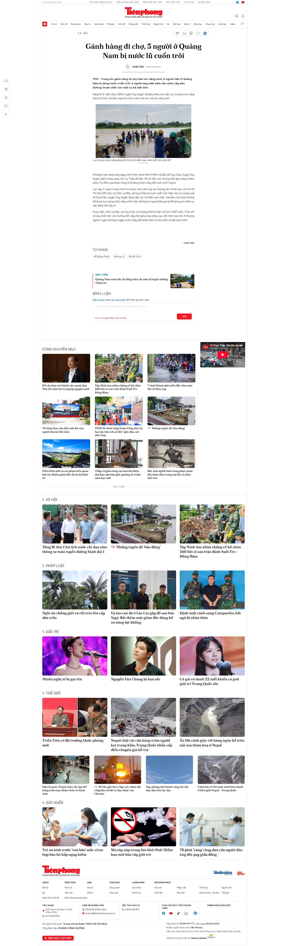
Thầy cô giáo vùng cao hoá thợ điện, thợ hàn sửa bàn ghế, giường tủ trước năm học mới (118, 474)
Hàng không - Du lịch (209, 892)
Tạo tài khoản (118, 299)
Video (232, 24)
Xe (168, 24)
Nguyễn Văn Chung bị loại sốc (135, 679)
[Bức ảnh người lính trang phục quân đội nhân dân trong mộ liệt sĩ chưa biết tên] (171, 453)
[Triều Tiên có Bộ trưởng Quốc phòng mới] (74, 717)
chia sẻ (177, 33)
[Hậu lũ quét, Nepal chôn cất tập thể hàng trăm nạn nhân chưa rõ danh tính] (65, 770)
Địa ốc (88, 24)
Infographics (162, 882)
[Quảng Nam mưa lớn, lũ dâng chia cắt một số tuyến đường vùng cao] (182, 281)
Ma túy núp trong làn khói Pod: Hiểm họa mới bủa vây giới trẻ (142, 852)
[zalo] (188, 913)
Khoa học (210, 24)
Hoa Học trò (173, 2)
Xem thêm (242, 24)
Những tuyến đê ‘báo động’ (168, 428)
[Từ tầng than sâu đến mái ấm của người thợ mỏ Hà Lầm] (66, 411)
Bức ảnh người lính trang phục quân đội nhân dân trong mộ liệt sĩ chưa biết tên (170, 474)
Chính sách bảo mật (219, 905)
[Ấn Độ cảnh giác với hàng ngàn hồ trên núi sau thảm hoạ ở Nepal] (212, 717)
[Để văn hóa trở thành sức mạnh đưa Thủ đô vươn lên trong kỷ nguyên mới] (66, 368)
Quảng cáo (204, 2)
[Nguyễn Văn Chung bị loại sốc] (143, 655)
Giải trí (187, 24)
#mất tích (135, 256)
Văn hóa (177, 24)
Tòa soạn (189, 2)
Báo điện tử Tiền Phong (143, 12)
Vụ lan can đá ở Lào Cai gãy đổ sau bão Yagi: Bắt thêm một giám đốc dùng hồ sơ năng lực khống (142, 618)
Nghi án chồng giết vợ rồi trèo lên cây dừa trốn (73, 615)
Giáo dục (198, 24)
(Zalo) (104, 909)
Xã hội (54, 24)
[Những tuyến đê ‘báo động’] (171, 411)
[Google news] (197, 913)
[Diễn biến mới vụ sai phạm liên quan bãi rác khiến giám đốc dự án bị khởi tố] (66, 453)
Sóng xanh (76, 24)
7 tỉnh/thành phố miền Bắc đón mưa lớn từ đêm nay (170, 387)
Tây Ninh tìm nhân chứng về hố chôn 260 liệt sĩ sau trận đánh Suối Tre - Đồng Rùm (118, 389)
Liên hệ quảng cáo (93, 905)
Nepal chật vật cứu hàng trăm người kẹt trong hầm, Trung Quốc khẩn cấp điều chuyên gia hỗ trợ (141, 745)
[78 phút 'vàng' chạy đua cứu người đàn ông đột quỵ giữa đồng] (212, 826)
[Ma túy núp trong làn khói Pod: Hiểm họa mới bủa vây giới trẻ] (143, 826)
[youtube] (243, 2)
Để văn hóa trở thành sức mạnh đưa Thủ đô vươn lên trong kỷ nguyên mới (65, 387)
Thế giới (111, 24)
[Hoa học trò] (241, 873)
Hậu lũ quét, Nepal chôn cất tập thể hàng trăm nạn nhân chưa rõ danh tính (64, 790)
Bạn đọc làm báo (59, 937)
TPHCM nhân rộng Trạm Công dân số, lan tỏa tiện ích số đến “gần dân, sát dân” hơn (119, 431)
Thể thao (146, 24)
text (184, 33)
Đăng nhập (98, 299)
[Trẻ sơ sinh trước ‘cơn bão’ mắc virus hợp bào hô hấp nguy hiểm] (74, 826)
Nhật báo (70, 882)
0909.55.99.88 (93, 909)
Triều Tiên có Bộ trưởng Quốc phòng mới (72, 742)
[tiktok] (180, 913)
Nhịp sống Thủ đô (50, 897)
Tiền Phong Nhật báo (127, 2)
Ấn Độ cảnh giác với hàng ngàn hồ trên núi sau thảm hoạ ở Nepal (212, 742)
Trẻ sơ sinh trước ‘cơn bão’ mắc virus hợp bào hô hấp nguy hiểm (72, 852)
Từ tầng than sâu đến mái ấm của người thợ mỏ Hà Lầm (63, 429)
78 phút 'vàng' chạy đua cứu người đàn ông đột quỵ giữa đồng (211, 852)
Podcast (115, 882)
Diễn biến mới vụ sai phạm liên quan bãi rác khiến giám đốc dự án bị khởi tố (65, 474)
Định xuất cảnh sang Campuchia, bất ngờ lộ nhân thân (210, 615)
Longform (138, 882)
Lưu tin (6, 98)
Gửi (184, 316)
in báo (191, 33)
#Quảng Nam (102, 256)
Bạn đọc (181, 892)
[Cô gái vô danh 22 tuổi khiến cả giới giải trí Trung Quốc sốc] (212, 655)
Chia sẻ (6, 89)
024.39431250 (53, 916)
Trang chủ (44, 24)
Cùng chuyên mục (59, 349)
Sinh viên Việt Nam (152, 2)
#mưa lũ (119, 256)
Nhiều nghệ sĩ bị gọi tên (62, 679)
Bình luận (6, 106)
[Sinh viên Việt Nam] (223, 873)
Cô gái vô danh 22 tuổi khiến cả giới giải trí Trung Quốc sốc (209, 681)
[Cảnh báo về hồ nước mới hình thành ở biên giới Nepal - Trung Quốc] (221, 770)
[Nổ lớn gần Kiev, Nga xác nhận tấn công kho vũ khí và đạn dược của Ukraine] (117, 770)
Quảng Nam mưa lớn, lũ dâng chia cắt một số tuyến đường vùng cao (131, 280)
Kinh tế (64, 24)
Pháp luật (133, 24)
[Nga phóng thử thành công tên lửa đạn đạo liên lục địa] (169, 770)
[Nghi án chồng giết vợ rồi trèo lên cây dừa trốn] (74, 589)
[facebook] (237, 2)
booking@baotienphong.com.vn (100, 913)
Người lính (158, 24)
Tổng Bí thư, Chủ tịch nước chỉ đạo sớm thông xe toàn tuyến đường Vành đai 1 (74, 549)
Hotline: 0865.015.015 (101, 2)
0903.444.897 (132, 909)
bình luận (198, 33)
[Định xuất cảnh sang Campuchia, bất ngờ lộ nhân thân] (212, 589)
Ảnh (89, 882)
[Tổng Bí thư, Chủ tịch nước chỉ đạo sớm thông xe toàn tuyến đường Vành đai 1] (74, 523)
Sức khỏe (98, 24)
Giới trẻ (121, 24)
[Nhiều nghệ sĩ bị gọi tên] (74, 655)
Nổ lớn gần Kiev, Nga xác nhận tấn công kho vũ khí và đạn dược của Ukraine (117, 790)
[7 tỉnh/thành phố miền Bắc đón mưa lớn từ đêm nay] (171, 368)
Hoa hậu (222, 24)
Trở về (6, 114)
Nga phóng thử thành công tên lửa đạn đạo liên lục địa (167, 788)
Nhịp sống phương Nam (76, 897)
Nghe (6, 81)
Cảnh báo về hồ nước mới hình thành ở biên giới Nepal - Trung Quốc (220, 788)
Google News (205, 33)
